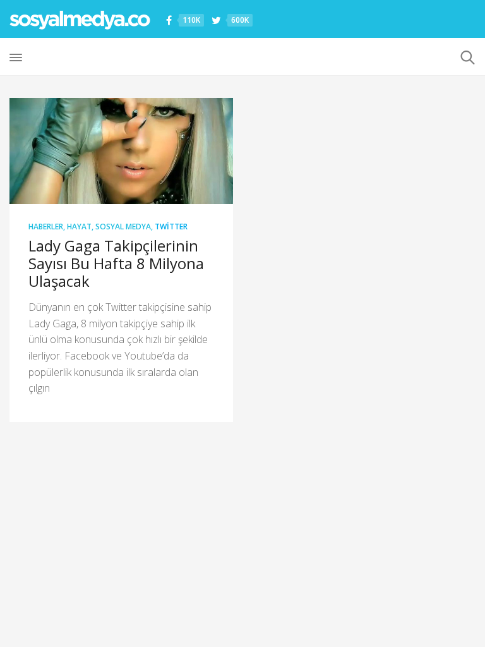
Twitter (171, 226)
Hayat (79, 226)
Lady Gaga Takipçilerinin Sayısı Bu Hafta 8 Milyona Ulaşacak (116, 263)
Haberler (45, 226)
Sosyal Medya (123, 226)
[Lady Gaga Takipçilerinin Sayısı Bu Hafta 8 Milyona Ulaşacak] (121, 151)
